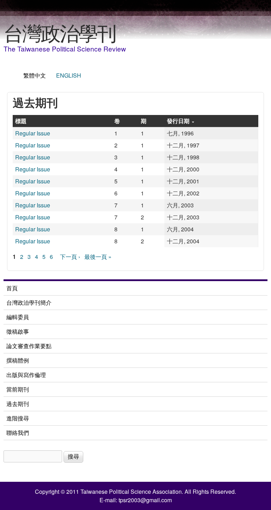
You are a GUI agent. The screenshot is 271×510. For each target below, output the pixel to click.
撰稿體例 (17, 360)
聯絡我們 (17, 433)
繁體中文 (34, 75)
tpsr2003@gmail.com (145, 500)
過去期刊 (17, 404)
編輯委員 (17, 317)
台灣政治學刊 (60, 32)
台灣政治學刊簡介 (29, 302)
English (68, 75)
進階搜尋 (17, 418)
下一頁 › (70, 257)
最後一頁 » (98, 257)
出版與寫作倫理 (26, 375)
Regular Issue (32, 133)
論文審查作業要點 (29, 346)
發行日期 (178, 121)
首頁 (12, 288)
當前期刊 (17, 389)
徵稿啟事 (17, 331)
